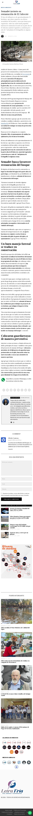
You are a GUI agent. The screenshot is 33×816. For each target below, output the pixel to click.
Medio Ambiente (6, 7)
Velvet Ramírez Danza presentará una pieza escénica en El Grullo (20, 517)
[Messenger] (7, 390)
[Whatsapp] (22, 390)
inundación (5, 123)
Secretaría (26, 74)
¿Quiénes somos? (19, 812)
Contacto (9, 814)
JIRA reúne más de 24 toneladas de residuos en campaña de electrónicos (15, 661)
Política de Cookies (7, 812)
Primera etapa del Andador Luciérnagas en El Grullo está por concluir (20, 526)
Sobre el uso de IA (19, 814)
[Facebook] (3, 390)
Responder (10, 449)
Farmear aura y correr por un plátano (19, 533)
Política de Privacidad (20, 810)
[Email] (29, 390)
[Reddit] (25, 390)
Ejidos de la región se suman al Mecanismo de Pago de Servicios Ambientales (15, 727)
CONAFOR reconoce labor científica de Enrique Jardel (15, 694)
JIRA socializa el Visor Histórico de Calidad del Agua (15, 628)
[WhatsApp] (14, 422)
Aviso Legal (8, 810)
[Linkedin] (18, 390)
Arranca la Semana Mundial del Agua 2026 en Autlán (19, 509)
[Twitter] (11, 390)
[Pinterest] (14, 390)
